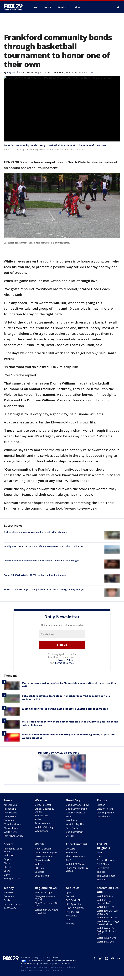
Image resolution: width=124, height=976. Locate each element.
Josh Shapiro (103, 816)
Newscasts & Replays (46, 852)
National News (11, 828)
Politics (102, 800)
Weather (41, 800)
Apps (68, 892)
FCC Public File (73, 900)
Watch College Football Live (104, 902)
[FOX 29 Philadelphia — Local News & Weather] (14, 7)
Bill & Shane (103, 864)
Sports (8, 844)
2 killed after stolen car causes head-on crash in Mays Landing (36, 531)
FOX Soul (39, 867)
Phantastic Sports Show (13, 850)
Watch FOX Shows (75, 864)
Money (9, 888)
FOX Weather (42, 815)
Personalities (72, 911)
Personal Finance (13, 904)
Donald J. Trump (105, 812)
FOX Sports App (12, 878)
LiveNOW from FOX (45, 856)
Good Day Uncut (74, 831)
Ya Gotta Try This (75, 824)
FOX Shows (72, 852)
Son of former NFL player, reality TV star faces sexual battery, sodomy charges (44, 589)
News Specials (42, 860)
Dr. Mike (70, 835)
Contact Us (72, 896)
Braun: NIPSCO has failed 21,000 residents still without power (35, 575)
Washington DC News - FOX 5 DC (46, 911)
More (78, 7)
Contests (70, 848)
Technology (10, 907)
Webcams (40, 864)
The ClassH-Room (75, 856)
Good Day (73, 800)
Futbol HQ (9, 855)
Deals (7, 900)
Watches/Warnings (44, 827)
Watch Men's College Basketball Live (108, 923)
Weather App (41, 830)
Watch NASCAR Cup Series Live (107, 912)
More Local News (13, 824)
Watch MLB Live (105, 906)
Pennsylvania (10, 812)
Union (7, 874)
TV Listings (71, 915)
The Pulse (102, 879)
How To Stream (43, 848)
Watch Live (71, 820)
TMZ (68, 860)
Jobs (68, 919)
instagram (106, 958)
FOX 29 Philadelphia (28, 72)
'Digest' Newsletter (76, 812)
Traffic (69, 816)
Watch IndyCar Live (107, 917)
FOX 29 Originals (103, 846)
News (8, 800)
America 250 (10, 804)
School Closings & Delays (44, 810)
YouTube (39, 871)
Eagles (7, 859)
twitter (100, 958)
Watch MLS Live (105, 941)
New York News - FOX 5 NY (46, 904)
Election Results (105, 808)
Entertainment (77, 844)
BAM (99, 856)
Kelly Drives (103, 867)
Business (8, 892)
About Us (72, 888)
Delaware (9, 820)
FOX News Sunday (13, 835)
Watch (39, 844)
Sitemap (70, 923)
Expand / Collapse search (118, 7)
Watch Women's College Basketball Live (106, 931)
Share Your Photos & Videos (77, 869)
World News (10, 831)
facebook (94, 958)
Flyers (7, 863)
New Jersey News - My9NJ (45, 898)
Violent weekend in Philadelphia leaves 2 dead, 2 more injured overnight (41, 560)
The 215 (101, 871)
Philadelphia (45, 72)
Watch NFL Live (105, 896)
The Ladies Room (106, 875)
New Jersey (10, 816)
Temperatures (42, 823)
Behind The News (106, 860)
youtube (112, 958)
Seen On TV (72, 828)
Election (101, 804)
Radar (38, 819)
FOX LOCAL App (43, 892)
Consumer (9, 896)
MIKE (99, 852)
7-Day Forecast (43, 804)
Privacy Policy (65, 660)
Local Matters (42, 875)
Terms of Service (64, 662)
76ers (7, 870)
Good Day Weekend (76, 808)
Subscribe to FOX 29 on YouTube (58, 752)
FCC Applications (74, 904)
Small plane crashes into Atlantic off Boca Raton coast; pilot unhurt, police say (43, 546)
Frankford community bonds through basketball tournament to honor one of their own (55, 145)
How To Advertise (75, 907)
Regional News (46, 888)
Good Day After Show (77, 804)
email (118, 958)
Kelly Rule (11, 72)
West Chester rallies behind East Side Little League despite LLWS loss (65, 708)
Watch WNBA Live (106, 937)
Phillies (7, 866)
